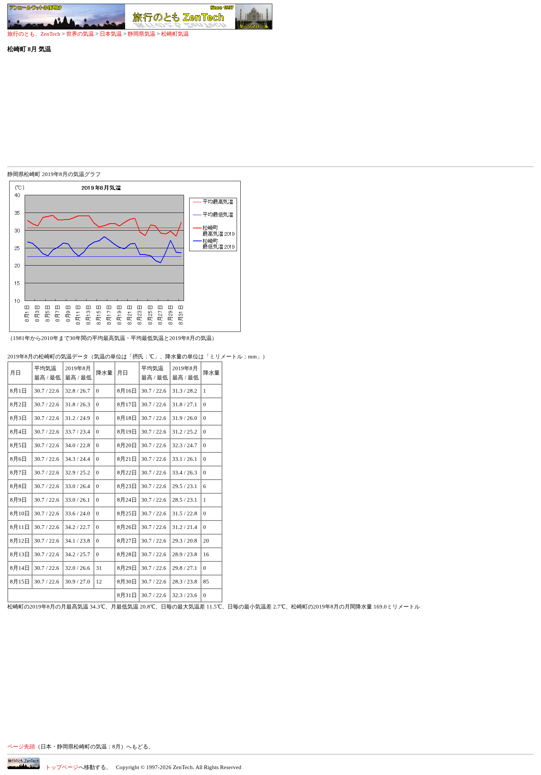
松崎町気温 (175, 34)
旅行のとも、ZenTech (33, 34)
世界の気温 (80, 34)
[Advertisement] (228, 112)
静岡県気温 (141, 34)
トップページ (59, 767)
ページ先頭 (21, 747)
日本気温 (111, 34)
